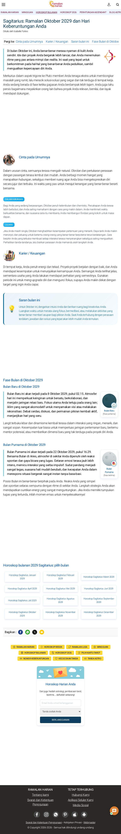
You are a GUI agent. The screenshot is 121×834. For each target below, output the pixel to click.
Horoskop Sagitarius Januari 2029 (22, 576)
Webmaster (89, 822)
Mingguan (27, 12)
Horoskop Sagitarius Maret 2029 (98, 577)
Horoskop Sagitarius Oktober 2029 (22, 613)
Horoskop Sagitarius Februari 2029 (60, 576)
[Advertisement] (60, 122)
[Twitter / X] (34, 632)
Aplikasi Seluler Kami (80, 800)
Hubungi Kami (80, 795)
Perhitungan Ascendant (93, 12)
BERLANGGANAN (60, 720)
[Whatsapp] (27, 632)
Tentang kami (40, 795)
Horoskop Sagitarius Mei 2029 (60, 588)
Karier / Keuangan (57, 41)
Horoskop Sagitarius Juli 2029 (22, 600)
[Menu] (3, 4)
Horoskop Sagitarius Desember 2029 (99, 613)
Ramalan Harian (10, 12)
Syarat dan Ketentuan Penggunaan (40, 802)
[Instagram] (46, 814)
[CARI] (117, 4)
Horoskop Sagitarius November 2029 (60, 613)
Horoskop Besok (53, 647)
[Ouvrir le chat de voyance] (114, 810)
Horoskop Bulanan (46, 12)
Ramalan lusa (79, 647)
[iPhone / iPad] (75, 814)
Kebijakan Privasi (73, 822)
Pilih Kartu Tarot (90, 652)
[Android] (84, 814)
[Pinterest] (65, 814)
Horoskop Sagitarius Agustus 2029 (61, 600)
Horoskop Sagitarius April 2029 (22, 588)
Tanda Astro (94, 658)
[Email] (41, 632)
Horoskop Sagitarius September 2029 (99, 600)
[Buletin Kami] (109, 4)
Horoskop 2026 (68, 12)
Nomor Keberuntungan (36, 658)
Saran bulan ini (80, 41)
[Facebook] (20, 632)
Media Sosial (81, 805)
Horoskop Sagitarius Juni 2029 (98, 588)
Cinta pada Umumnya (29, 41)
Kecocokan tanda (68, 658)
